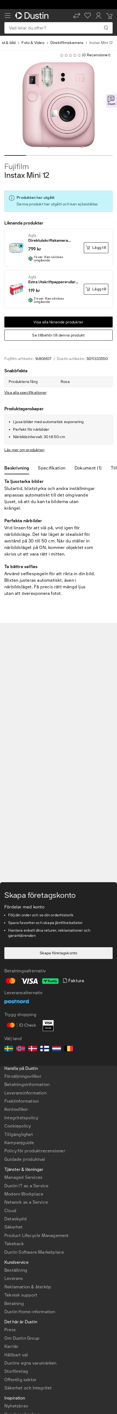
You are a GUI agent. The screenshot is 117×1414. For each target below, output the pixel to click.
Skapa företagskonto (59, 953)
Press (10, 1329)
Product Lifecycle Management (36, 1235)
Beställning (15, 1270)
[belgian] (68, 1049)
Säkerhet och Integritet (28, 1388)
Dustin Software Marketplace (34, 1252)
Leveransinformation (25, 1093)
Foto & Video (32, 42)
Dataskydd (15, 1218)
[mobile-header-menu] (7, 15)
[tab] (18, 468)
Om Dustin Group (21, 1338)
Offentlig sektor (20, 1379)
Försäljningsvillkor (22, 1076)
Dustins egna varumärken (30, 1363)
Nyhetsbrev (16, 1406)
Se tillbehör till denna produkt (58, 335)
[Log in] (98, 15)
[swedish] (8, 1049)
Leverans (13, 1278)
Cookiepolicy (17, 1126)
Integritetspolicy (21, 1117)
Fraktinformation (21, 1101)
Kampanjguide (19, 1142)
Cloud (10, 1210)
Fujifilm (16, 166)
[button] (76, 15)
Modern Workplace (23, 1194)
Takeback (14, 1243)
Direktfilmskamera (66, 42)
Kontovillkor (16, 1109)
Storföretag (16, 1371)
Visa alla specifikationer (25, 392)
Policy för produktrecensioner (34, 1150)
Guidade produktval (24, 1159)
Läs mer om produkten (24, 450)
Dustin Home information (29, 1311)
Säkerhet (13, 1227)
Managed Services (23, 1177)
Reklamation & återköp (27, 1286)
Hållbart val (16, 1354)
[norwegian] (20, 1049)
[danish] (32, 1049)
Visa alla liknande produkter (58, 322)
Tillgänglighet (18, 1134)
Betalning (14, 1303)
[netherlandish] (56, 1049)
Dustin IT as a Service (26, 1185)
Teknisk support (20, 1295)
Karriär (11, 1346)
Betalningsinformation (27, 1084)
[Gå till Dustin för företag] (33, 15)
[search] (105, 27)
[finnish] (44, 1049)
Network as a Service (26, 1202)
